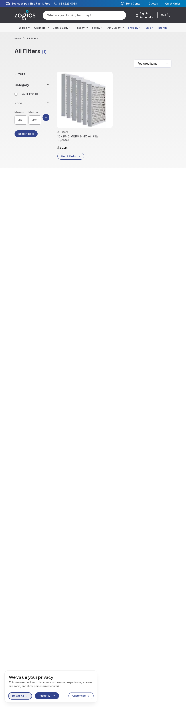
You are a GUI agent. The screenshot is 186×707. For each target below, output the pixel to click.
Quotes (153, 3)
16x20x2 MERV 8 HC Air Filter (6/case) (78, 138)
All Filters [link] (32, 38)
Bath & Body (60, 27)
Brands (162, 27)
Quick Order (172, 3)
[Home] (25, 15)
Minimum (20, 112)
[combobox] (152, 64)
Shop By (133, 27)
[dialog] (50, 686)
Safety (96, 27)
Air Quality (114, 27)
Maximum (34, 112)
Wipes (23, 27)
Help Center (133, 3)
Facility (80, 27)
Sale (148, 27)
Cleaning (40, 27)
